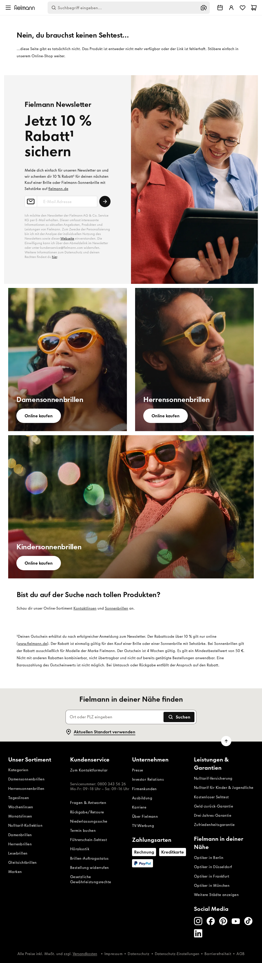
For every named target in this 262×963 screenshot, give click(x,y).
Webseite (67, 238)
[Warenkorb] (254, 8)
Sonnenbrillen (116, 608)
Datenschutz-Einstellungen (177, 953)
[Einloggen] (231, 8)
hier (54, 257)
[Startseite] (24, 7)
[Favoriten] (242, 8)
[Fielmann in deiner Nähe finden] (220, 8)
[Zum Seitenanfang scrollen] (226, 741)
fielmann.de (58, 188)
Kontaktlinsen (84, 608)
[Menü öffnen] (8, 8)
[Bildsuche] (204, 8)
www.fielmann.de (32, 643)
